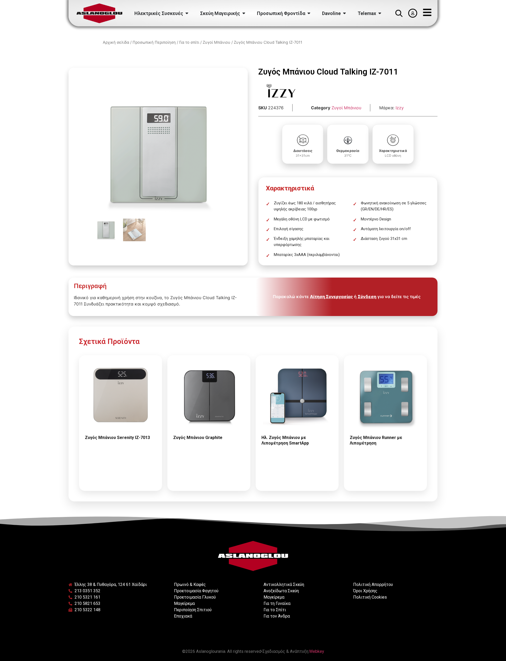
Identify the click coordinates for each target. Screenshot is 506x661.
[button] (398, 13)
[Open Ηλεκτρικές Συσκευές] (186, 13)
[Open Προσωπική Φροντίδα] (308, 13)
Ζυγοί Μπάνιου (216, 42)
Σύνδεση (367, 296)
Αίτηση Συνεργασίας (331, 296)
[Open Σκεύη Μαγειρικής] (243, 13)
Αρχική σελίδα (116, 42)
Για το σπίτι (189, 42)
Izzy (400, 107)
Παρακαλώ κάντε (120, 459)
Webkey (316, 651)
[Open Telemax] (379, 13)
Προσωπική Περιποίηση (154, 42)
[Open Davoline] (344, 13)
